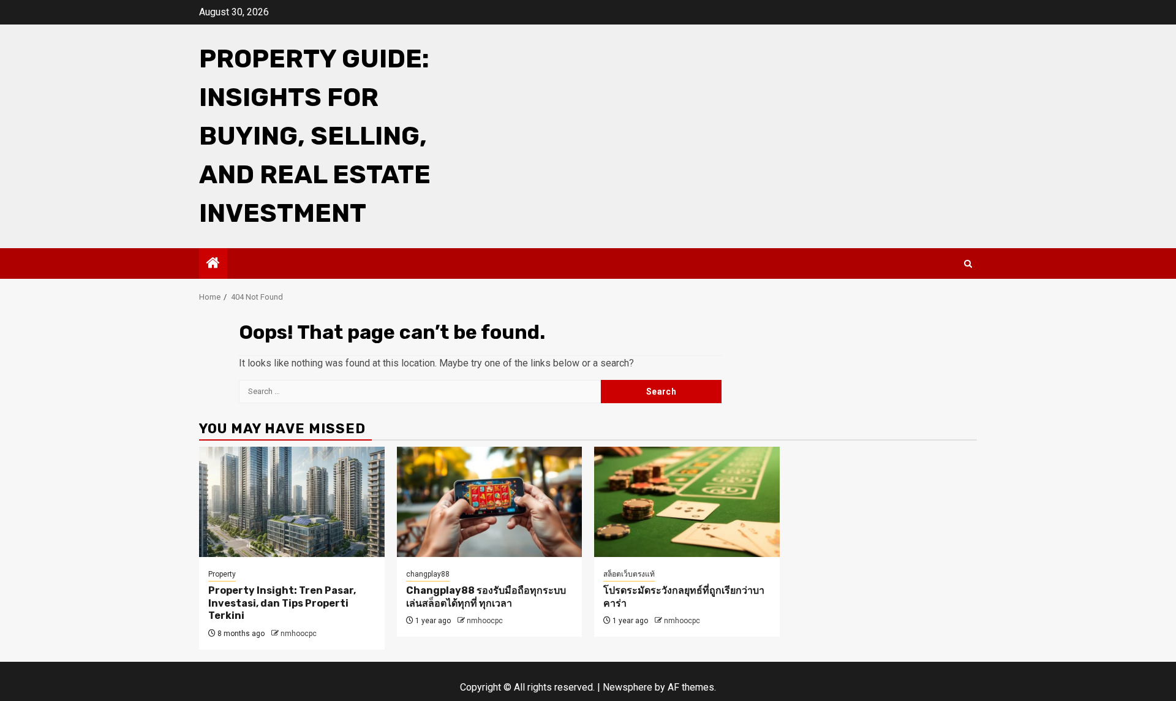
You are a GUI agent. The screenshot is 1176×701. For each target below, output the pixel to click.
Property (222, 574)
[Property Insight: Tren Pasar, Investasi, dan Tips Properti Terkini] (292, 502)
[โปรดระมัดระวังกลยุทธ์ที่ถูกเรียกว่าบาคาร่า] (687, 502)
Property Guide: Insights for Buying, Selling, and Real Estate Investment (315, 136)
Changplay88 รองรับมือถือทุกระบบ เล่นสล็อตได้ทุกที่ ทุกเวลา (486, 597)
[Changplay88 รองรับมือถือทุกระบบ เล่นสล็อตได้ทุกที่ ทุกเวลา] (489, 502)
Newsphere (627, 687)
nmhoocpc (299, 633)
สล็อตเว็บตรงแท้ (629, 574)
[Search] (968, 264)
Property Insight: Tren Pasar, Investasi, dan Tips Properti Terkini (282, 603)
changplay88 (428, 574)
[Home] (213, 264)
